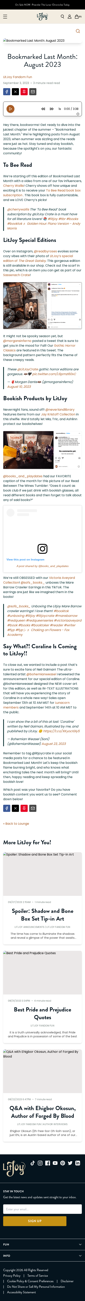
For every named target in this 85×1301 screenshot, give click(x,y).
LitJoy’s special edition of (38, 258)
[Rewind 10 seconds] (43, 108)
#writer (69, 625)
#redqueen (16, 620)
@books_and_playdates (22, 476)
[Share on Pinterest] (24, 91)
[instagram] (40, 1163)
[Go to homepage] (42, 17)
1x (60, 109)
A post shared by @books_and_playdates (43, 566)
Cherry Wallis (13, 185)
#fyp (11, 630)
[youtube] (55, 1163)
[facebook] (47, 1163)
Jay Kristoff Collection (58, 414)
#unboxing (15, 615)
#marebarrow (66, 615)
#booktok (14, 223)
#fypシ (20, 630)
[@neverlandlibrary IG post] (42, 450)
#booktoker (40, 625)
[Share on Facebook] (6, 91)
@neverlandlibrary (60, 409)
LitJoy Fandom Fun (17, 77)
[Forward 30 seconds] (51, 108)
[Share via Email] (32, 91)
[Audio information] (78, 114)
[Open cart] (77, 17)
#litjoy (53, 219)
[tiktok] (32, 1163)
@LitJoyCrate (27, 369)
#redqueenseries (39, 620)
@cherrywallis (18, 209)
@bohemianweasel (41, 674)
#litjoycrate (45, 615)
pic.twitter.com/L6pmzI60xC (54, 374)
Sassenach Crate (16, 275)
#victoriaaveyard (67, 620)
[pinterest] (62, 1163)
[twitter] (70, 1163)
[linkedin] (77, 1163)
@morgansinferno (17, 341)
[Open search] (62, 17)
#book (12, 625)
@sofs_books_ (33, 582)
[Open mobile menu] (5, 17)
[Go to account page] (70, 17)
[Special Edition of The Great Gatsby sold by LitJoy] (42, 305)
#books (72, 219)
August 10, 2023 (19, 386)
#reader (56, 625)
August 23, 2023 (54, 744)
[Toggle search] (78, 31)
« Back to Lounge (16, 823)
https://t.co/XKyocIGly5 (61, 731)
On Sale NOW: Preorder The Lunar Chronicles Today (42, 4)
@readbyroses (45, 251)
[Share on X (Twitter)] (15, 91)
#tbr (61, 219)
